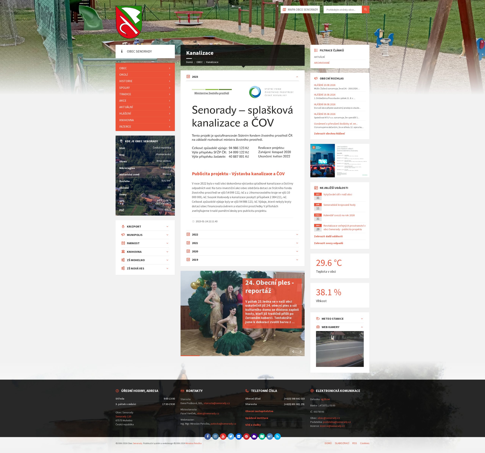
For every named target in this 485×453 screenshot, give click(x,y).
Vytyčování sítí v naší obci (338, 194)
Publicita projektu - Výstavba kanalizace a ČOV (238, 174)
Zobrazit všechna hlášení (329, 133)
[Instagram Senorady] (215, 436)
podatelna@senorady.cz (337, 422)
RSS (354, 443)
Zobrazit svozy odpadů (328, 243)
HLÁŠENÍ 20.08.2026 (324, 85)
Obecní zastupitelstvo (259, 411)
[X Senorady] (231, 436)
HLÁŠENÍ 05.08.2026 (324, 114)
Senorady (137, 443)
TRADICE (125, 94)
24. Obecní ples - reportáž (269, 286)
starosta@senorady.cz (217, 403)
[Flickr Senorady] (238, 436)
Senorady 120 (123, 416)
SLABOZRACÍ (342, 443)
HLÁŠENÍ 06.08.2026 (324, 104)
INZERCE (125, 126)
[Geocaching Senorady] (262, 436)
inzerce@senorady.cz (332, 426)
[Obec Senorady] (129, 22)
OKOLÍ (123, 74)
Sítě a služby (253, 424)
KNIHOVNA (126, 120)
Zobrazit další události (328, 236)
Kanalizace (212, 62)
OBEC (199, 62)
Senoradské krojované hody (340, 204)
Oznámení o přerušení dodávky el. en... (336, 123)
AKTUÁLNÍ (126, 107)
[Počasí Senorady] (254, 436)
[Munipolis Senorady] (270, 436)
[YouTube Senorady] (223, 436)
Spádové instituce (256, 418)
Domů (189, 62)
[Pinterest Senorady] (246, 436)
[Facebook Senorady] (207, 436)
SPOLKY (124, 88)
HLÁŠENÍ (125, 113)
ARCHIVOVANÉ (322, 62)
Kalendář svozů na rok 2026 (339, 215)
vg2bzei (325, 399)
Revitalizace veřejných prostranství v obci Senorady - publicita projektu (345, 227)
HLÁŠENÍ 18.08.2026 (324, 94)
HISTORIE (125, 81)
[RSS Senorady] (277, 436)
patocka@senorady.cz (223, 423)
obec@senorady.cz (208, 413)
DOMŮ (328, 443)
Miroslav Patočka (193, 443)
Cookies (364, 443)
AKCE (122, 100)
